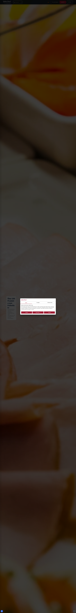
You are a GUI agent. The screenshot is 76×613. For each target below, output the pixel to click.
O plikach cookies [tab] (49, 302)
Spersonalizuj (37, 312)
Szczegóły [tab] (38, 302)
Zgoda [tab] (26, 302)
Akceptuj (49, 312)
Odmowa (26, 312)
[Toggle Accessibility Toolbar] (2, 611)
